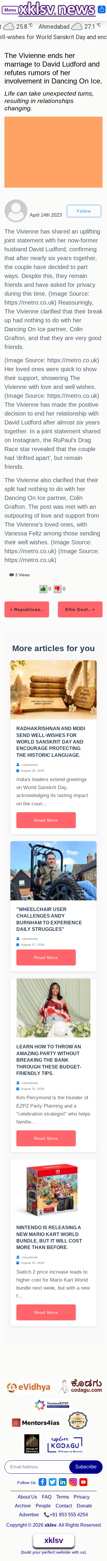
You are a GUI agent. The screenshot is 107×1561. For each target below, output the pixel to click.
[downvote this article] (58, 589)
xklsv (53, 1540)
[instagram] (73, 1482)
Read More (46, 820)
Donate (84, 1505)
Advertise (29, 1514)
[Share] (101, 9)
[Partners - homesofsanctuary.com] (33, 1443)
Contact (64, 1505)
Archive (23, 1505)
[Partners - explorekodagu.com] (65, 1443)
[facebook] (42, 1482)
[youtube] (83, 1482)
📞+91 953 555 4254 (66, 1514)
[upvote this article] (43, 589)
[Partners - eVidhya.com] (29, 1384)
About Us (27, 1496)
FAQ (46, 1496)
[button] (7, 14)
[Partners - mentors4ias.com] (37, 1421)
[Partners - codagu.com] (80, 1384)
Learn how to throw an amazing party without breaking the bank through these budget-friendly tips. (48, 1060)
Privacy (81, 1496)
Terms (62, 1496)
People (43, 1505)
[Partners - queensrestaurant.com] (79, 1421)
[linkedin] (63, 1482)
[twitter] (52, 1482)
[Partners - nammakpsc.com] (54, 1402)
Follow (84, 211)
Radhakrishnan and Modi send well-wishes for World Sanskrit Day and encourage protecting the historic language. (50, 742)
